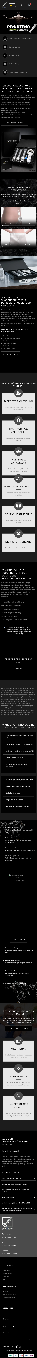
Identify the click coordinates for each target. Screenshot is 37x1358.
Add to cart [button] (18, 668)
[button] (21, 5)
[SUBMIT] (29, 1339)
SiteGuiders (29, 1350)
